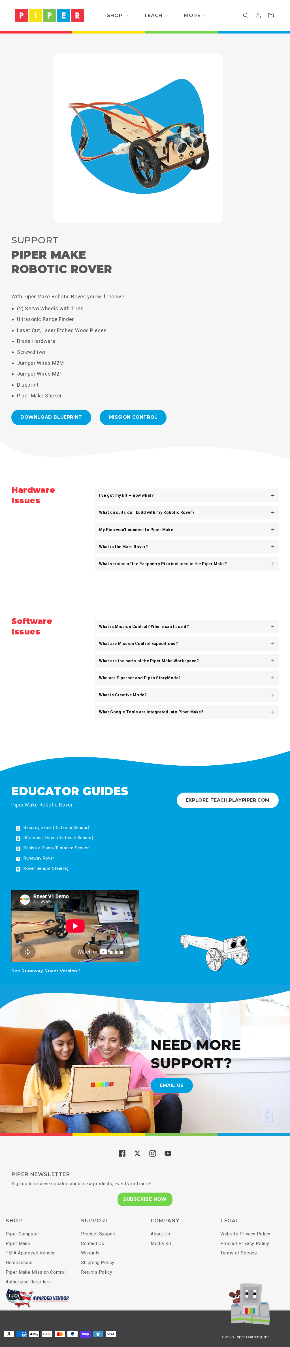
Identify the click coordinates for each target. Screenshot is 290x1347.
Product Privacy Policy (244, 1243)
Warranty (90, 1253)
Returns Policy (96, 1272)
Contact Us (92, 1243)
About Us (160, 1234)
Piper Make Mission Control (36, 1272)
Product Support (98, 1234)
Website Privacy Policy (245, 1234)
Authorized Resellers (28, 1282)
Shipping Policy (97, 1262)
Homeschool (19, 1262)
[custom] (122, 1153)
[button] (117, 15)
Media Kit (161, 1243)
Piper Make (18, 1243)
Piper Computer (22, 1234)
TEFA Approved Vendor (30, 1253)
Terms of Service (238, 1253)
